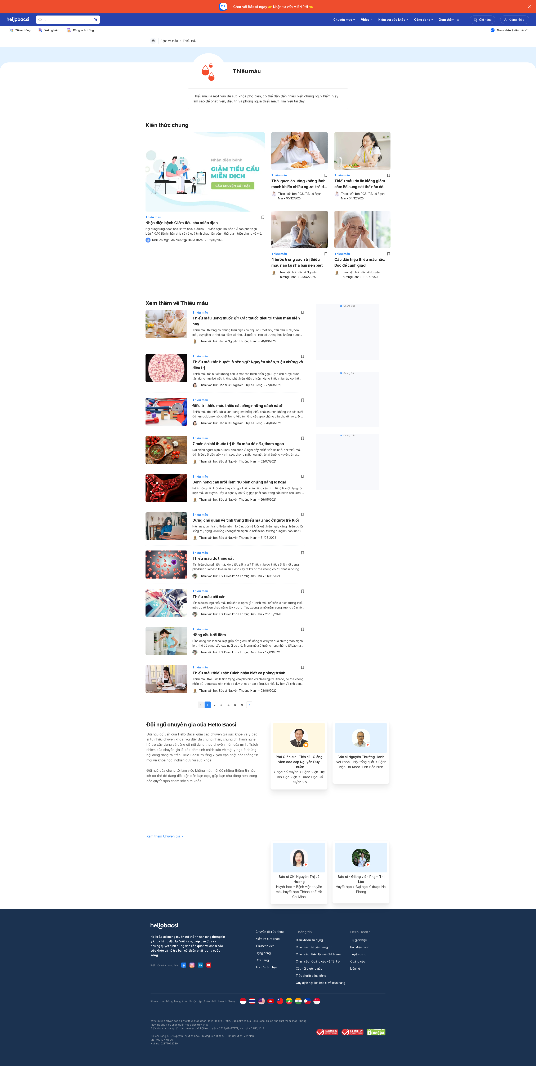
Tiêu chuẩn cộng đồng (311, 975)
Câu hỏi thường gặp (309, 968)
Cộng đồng (263, 953)
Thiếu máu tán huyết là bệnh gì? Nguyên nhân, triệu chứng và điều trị (247, 365)
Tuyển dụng (358, 954)
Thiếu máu (190, 40)
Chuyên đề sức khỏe (269, 931)
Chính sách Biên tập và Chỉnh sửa (318, 954)
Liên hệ (355, 968)
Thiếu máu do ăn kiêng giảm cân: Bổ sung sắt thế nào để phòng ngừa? (359, 184)
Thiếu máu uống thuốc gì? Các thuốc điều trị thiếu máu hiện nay (246, 321)
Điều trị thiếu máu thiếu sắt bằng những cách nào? (237, 405)
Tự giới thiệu (358, 940)
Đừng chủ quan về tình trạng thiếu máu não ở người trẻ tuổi (245, 520)
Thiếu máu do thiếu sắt (213, 558)
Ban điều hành (359, 947)
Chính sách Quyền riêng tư (313, 947)
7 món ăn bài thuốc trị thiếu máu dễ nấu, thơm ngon (238, 444)
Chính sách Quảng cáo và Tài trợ (318, 961)
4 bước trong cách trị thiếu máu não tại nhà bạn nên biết (296, 262)
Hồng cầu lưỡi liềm (209, 635)
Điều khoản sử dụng (309, 940)
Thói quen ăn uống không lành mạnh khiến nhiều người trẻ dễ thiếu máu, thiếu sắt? (298, 184)
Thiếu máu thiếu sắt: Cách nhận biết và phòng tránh (238, 673)
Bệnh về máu (169, 40)
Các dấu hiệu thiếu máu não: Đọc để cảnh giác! (359, 262)
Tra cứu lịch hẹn (266, 967)
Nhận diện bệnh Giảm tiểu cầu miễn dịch (182, 223)
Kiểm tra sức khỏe (268, 939)
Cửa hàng (262, 960)
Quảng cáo (357, 961)
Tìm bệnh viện (265, 946)
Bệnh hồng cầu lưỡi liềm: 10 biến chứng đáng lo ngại (239, 482)
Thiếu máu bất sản (208, 596)
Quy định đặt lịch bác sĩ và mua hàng (320, 983)
